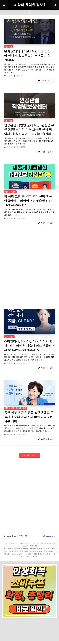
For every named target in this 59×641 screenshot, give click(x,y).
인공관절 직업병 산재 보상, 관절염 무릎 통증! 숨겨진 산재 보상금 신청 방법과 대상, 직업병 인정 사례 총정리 (29, 129)
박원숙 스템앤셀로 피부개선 (15, 408)
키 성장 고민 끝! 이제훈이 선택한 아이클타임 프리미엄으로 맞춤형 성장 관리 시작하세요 (28, 201)
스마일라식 (9, 337)
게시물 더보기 (29, 455)
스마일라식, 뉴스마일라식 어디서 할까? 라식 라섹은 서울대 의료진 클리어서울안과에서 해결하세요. (29, 345)
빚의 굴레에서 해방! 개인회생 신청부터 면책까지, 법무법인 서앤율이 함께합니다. (28, 55)
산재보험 (8, 121)
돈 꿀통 (9, 76)
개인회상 (8, 47)
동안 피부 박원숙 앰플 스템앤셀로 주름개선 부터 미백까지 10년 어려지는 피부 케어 (29, 417)
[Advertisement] (29, 492)
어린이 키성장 (10, 192)
